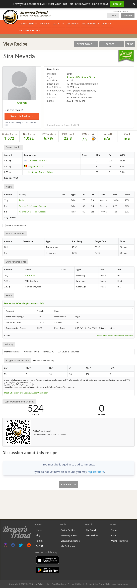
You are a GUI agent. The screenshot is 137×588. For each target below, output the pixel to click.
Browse (72, 23)
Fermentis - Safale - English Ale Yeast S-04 (24, 303)
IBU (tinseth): (68, 134)
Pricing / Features (119, 540)
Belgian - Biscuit (35, 166)
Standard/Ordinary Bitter (80, 77)
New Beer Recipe (29, 30)
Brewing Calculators (70, 540)
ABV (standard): (49, 134)
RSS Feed (79, 584)
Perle (21, 200)
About (113, 535)
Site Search (91, 529)
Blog (38, 535)
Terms (71, 584)
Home (39, 529)
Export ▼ (111, 44)
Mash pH (107, 134)
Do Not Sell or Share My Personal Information (107, 584)
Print (130, 44)
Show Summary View (16, 225)
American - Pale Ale (37, 160)
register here (96, 472)
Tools (43, 23)
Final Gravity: (29, 134)
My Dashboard (68, 546)
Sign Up (117, 3)
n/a (127, 138)
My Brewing (89, 23)
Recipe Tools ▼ (86, 44)
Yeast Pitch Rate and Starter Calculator (115, 335)
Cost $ (127, 134)
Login (112, 15)
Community (27, 23)
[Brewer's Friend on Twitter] (21, 545)
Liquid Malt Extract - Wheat (40, 172)
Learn (105, 23)
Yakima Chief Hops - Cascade (32, 206)
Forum (39, 540)
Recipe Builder (68, 529)
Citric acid (30, 275)
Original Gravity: (9, 134)
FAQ (38, 546)
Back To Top (68, 484)
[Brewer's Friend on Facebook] (13, 545)
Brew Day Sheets (69, 535)
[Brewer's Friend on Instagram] (5, 545)
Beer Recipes (92, 535)
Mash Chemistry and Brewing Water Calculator (26, 393)
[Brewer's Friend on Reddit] (29, 545)
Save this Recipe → (21, 116)
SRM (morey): (88, 134)
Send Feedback (59, 584)
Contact (114, 529)
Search (57, 23)
